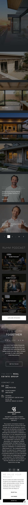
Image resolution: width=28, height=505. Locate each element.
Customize (14, 496)
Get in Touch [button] (14, 364)
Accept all (14, 500)
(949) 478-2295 (9, 392)
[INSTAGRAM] (14, 469)
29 (19, 236)
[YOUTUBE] (18, 469)
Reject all (14, 492)
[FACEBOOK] (9, 469)
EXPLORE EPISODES (14, 318)
